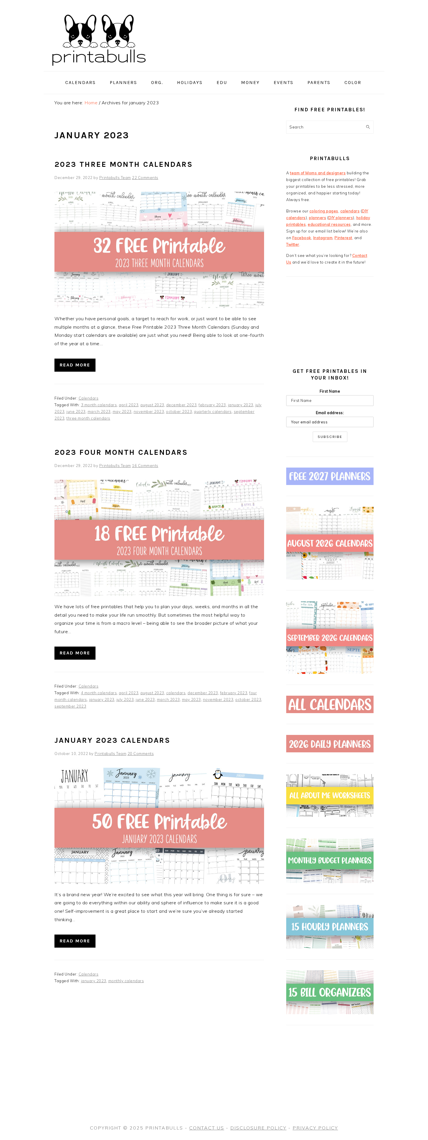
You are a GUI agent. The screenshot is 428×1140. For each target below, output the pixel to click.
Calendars (89, 398)
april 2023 (128, 404)
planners (317, 217)
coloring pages (323, 211)
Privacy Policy (315, 1128)
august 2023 (152, 404)
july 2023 (125, 699)
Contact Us (206, 1128)
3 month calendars (99, 404)
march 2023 (99, 411)
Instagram (323, 237)
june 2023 (76, 411)
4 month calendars (99, 692)
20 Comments (141, 753)
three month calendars (88, 418)
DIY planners (340, 217)
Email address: (330, 412)
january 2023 (240, 404)
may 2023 (122, 411)
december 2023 (181, 404)
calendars (176, 692)
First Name (330, 391)
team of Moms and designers (318, 173)
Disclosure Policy (258, 1128)
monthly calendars (126, 980)
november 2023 (149, 411)
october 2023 (179, 411)
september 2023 (70, 706)
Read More (75, 365)
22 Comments (145, 177)
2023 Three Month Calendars (123, 164)
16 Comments (145, 465)
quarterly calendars (213, 411)
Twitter (292, 244)
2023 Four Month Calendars (121, 452)
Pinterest (343, 237)
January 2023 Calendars (112, 740)
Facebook (301, 237)
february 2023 (212, 404)
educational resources (329, 224)
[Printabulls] (99, 69)
